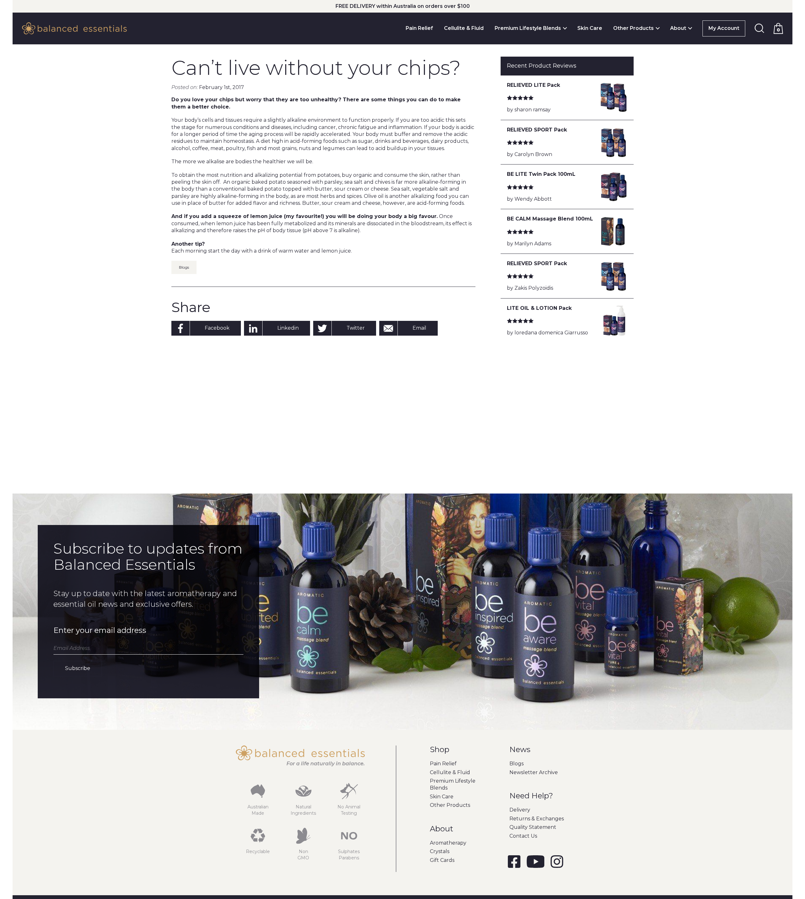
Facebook (217, 328)
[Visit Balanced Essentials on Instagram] (557, 862)
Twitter (356, 328)
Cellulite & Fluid (464, 28)
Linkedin (288, 328)
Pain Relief (419, 28)
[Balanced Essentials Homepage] (74, 28)
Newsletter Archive (533, 772)
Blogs (184, 267)
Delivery (519, 810)
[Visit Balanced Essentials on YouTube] (536, 862)
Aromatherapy (448, 843)
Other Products (633, 28)
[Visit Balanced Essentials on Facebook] (514, 862)
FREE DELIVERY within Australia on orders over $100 (403, 6)
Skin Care (589, 28)
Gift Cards (442, 860)
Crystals (439, 851)
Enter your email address (99, 630)
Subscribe (77, 668)
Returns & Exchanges (536, 819)
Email (419, 328)
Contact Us (523, 836)
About (678, 28)
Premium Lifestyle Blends (528, 28)
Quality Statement (532, 827)
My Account (723, 28)
